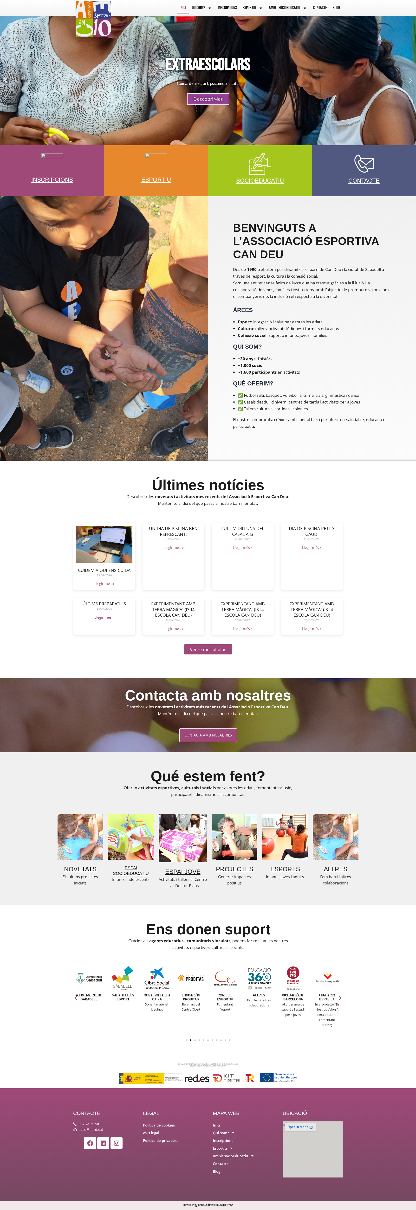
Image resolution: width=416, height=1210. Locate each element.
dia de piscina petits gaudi (312, 531)
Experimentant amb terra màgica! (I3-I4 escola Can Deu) (173, 609)
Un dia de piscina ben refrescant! (173, 531)
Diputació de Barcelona (259, 997)
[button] (5, 81)
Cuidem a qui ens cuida (104, 570)
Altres (335, 869)
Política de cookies (159, 1125)
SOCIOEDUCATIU (260, 180)
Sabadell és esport (89, 997)
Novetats (80, 869)
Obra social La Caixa (123, 997)
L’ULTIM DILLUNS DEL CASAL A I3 (242, 531)
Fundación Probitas (157, 997)
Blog (336, 8)
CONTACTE (364, 180)
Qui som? (198, 8)
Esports (285, 869)
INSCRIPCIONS (52, 179)
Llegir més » (104, 583)
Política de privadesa (161, 1140)
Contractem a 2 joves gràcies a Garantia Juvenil (326, 1003)
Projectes (234, 869)
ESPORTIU (156, 179)
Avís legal (151, 1132)
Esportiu (249, 8)
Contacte (320, 8)
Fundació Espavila (293, 997)
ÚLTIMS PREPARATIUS (104, 604)
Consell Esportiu (191, 997)
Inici (183, 8)
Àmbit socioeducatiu (284, 8)
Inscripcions (227, 8)
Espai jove (183, 871)
